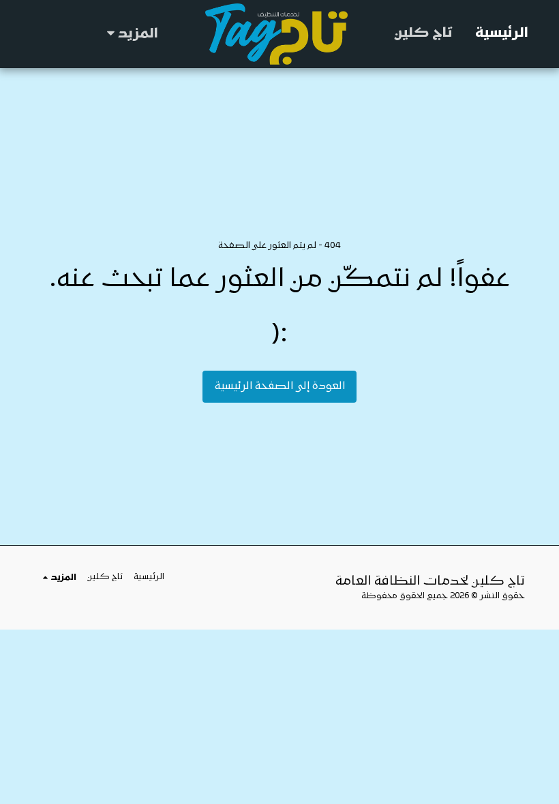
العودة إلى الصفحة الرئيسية (280, 386)
